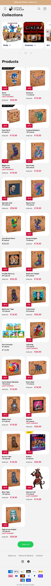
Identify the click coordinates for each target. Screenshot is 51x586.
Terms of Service (26, 556)
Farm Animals (7, 345)
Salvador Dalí (7, 204)
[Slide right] (31, 53)
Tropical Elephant (32, 131)
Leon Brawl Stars (8, 239)
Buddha (32, 421)
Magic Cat (8, 167)
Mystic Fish (30, 204)
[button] (5, 9)
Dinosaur (30, 94)
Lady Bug (32, 346)
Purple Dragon (31, 239)
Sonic (8, 95)
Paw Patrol (6, 131)
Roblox (29, 457)
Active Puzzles (28, 585)
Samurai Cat (32, 494)
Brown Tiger (7, 457)
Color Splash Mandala (10, 384)
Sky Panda (30, 166)
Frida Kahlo (30, 310)
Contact (39, 556)
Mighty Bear (6, 420)
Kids (5, 45)
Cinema (29, 45)
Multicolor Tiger (8, 310)
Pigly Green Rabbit (9, 531)
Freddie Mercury (8, 275)
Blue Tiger (6, 493)
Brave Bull (30, 383)
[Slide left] (20, 53)
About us (12, 556)
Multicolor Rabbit (32, 275)
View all (25, 544)
